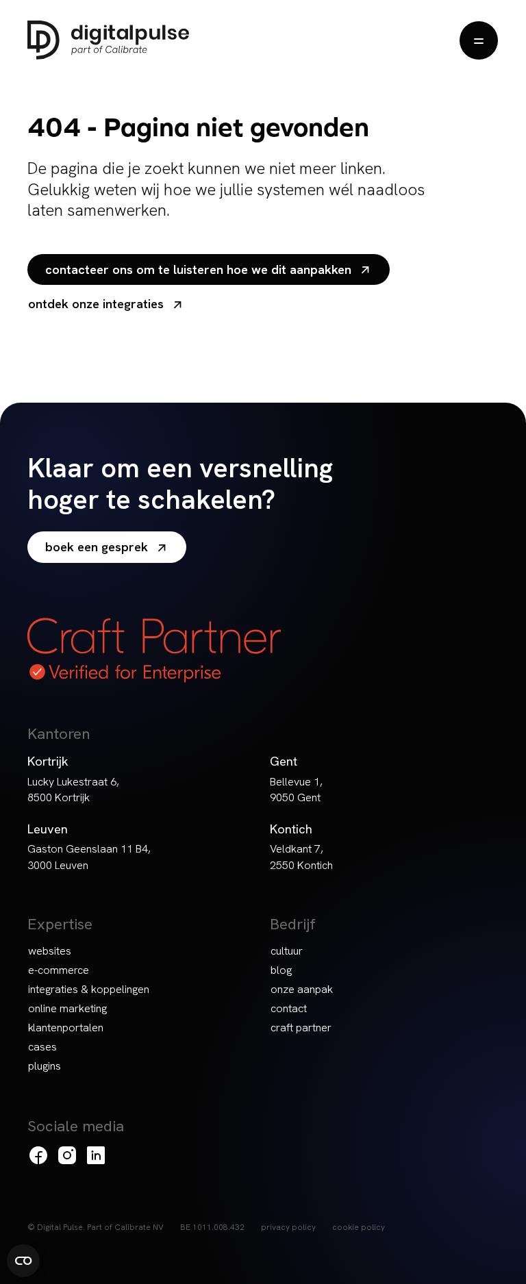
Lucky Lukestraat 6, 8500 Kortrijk (73, 790)
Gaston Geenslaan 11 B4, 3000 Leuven (89, 857)
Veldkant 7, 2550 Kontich (301, 857)
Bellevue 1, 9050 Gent (296, 790)
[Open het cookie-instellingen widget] (23, 1260)
